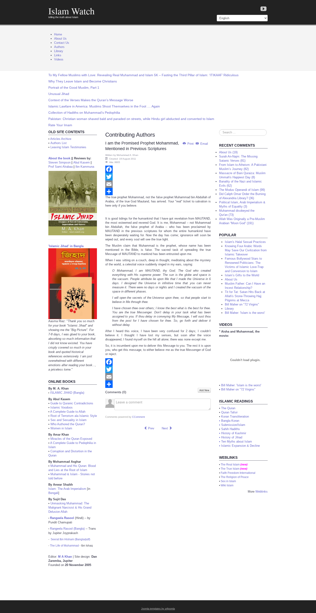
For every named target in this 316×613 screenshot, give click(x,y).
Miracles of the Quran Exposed (71, 438)
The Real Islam (230, 464)
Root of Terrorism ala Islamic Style (73, 416)
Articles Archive (60, 139)
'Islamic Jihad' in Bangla (66, 246)
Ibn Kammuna (84, 166)
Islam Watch (71, 11)
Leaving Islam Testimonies (68, 147)
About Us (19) (228, 152)
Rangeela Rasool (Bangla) (67, 528)
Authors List (58, 143)
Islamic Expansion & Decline (240, 445)
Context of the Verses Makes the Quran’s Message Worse (90, 100)
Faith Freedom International (238, 473)
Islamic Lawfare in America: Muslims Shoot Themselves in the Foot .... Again (104, 106)
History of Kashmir (233, 433)
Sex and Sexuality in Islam (68, 420)
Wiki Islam (227, 485)
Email (203, 143)
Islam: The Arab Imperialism (67, 488)
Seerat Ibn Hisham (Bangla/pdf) (70, 539)
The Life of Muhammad (64, 545)
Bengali (53, 493)
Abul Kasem (81, 162)
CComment (138, 416)
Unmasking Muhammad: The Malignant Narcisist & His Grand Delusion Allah (69, 507)
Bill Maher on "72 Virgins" (238, 389)
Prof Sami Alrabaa (60, 166)
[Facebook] (158, 169)
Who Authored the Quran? (67, 424)
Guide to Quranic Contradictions (71, 403)
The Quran (228, 408)
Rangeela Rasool (62, 518)
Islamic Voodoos (61, 407)
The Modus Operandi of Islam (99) (242, 190)
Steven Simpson (59, 162)
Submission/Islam (233, 425)
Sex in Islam (228, 481)
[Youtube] (263, 9)
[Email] (158, 184)
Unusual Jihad (58, 94)
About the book (59, 158)
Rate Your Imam (60, 125)
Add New (204, 390)
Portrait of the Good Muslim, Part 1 (73, 87)
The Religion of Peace (235, 477)
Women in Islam (61, 428)
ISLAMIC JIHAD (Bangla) (67, 392)
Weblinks (261, 491)
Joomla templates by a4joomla (158, 608)
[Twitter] (158, 176)
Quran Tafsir (229, 412)
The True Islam (230, 468)
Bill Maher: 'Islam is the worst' (241, 385)
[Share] (158, 191)
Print (190, 143)
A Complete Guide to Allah (67, 411)
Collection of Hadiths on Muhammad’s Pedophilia (84, 112)
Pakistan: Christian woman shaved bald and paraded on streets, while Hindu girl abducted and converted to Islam (131, 119)
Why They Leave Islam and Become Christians (82, 81)
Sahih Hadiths (230, 429)
